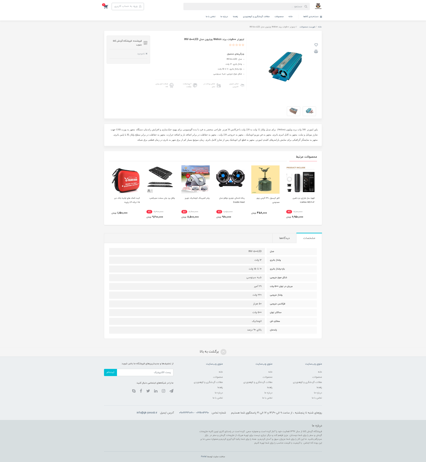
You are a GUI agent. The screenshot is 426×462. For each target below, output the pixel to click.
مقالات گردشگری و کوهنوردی (256, 16)
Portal (204, 456)
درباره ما (224, 16)
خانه (291, 16)
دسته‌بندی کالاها (311, 16)
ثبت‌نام (110, 372)
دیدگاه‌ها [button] (284, 238)
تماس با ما (210, 16)
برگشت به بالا (210, 351)
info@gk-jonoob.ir (147, 413)
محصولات (279, 16)
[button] (108, 6)
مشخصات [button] (309, 238)
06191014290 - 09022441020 (194, 413)
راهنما (235, 16)
